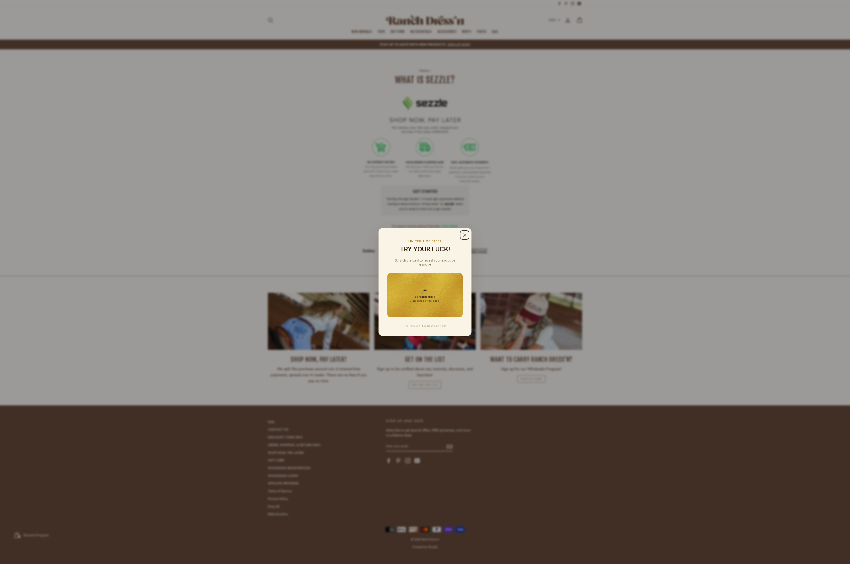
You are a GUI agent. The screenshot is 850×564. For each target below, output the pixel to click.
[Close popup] (464, 235)
